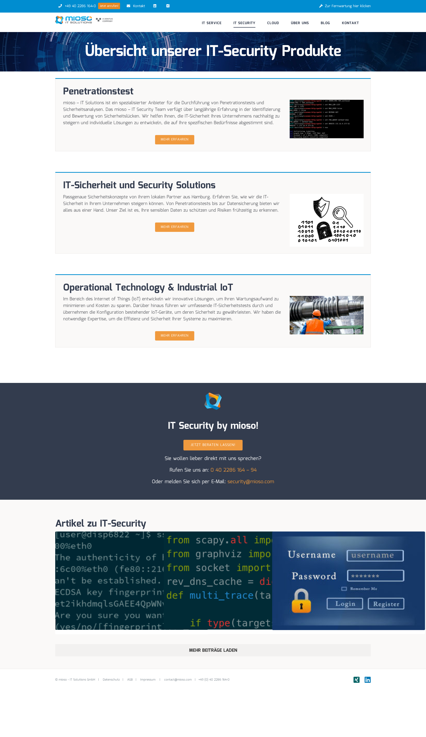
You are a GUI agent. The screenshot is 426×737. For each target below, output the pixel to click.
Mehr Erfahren (175, 139)
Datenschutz (111, 679)
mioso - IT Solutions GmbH (77, 679)
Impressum (148, 679)
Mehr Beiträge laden (213, 650)
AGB (130, 679)
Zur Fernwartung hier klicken (348, 6)
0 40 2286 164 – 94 (234, 470)
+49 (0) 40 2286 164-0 (214, 679)
